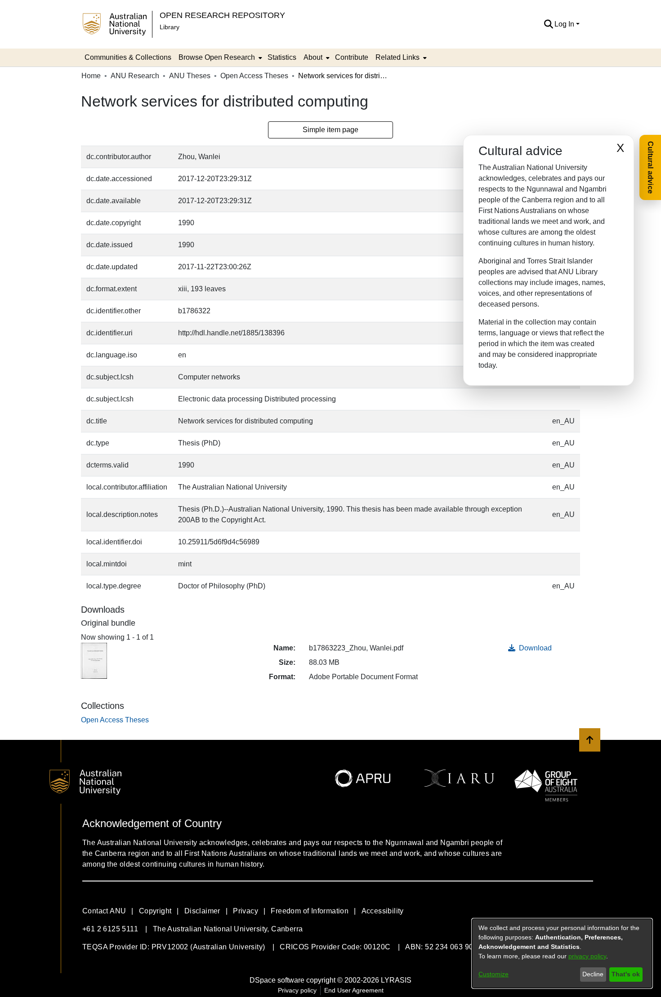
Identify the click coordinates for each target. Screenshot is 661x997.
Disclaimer (202, 911)
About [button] (313, 57)
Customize (493, 974)
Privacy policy (297, 990)
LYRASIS (396, 980)
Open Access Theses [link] (254, 76)
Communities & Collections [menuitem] (128, 57)
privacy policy (587, 956)
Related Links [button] (397, 57)
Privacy (245, 911)
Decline (592, 974)
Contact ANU (104, 911)
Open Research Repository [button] (222, 15)
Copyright (155, 911)
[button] (548, 24)
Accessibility (383, 911)
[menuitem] (219, 58)
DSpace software (277, 980)
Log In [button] (565, 24)
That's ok (626, 974)
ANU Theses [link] (189, 76)
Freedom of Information (309, 911)
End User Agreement (354, 990)
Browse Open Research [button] (217, 57)
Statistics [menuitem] (282, 57)
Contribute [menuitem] (351, 57)
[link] (115, 720)
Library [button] (169, 27)
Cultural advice (650, 167)
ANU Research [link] (135, 76)
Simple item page (330, 130)
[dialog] (562, 953)
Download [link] (534, 648)
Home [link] (91, 76)
